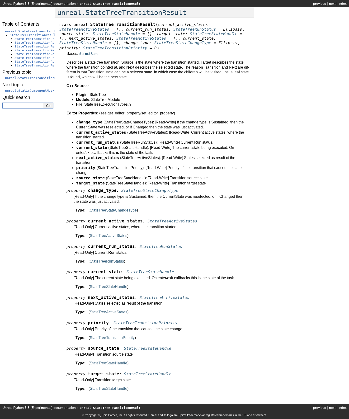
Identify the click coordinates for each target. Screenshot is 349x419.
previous (319, 3)
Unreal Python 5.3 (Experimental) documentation (39, 3)
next (332, 3)
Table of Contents (20, 24)
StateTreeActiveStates (108, 236)
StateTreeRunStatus (107, 261)
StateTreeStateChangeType (113, 210)
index (343, 3)
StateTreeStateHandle (108, 287)
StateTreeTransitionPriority (112, 338)
